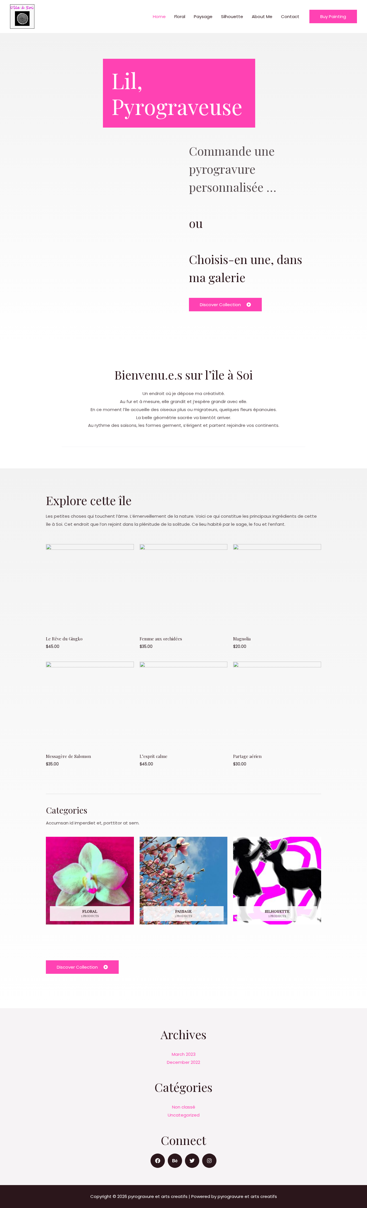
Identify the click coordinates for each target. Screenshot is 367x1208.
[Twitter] (192, 1161)
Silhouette (232, 16)
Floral (179, 16)
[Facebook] (158, 1161)
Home (159, 16)
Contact (290, 16)
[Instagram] (209, 1161)
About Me (262, 16)
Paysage (203, 16)
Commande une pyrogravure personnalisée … (232, 169)
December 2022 (183, 1062)
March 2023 (184, 1054)
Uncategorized (184, 1115)
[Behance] (175, 1161)
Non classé (183, 1107)
